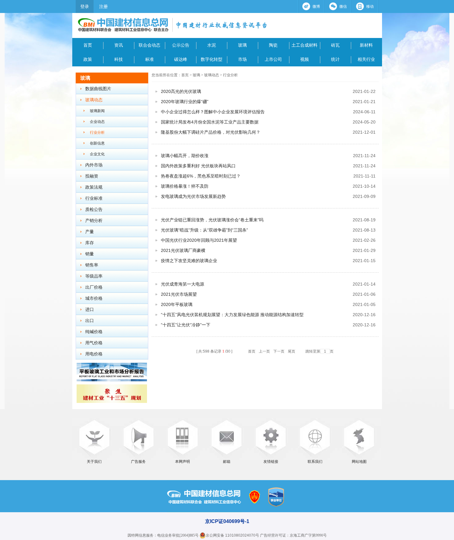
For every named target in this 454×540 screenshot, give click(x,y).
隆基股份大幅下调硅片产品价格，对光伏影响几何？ (210, 132)
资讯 (118, 45)
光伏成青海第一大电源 (182, 284)
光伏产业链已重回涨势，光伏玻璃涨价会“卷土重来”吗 (212, 219)
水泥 (211, 45)
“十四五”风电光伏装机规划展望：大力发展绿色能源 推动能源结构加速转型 (232, 314)
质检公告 (94, 209)
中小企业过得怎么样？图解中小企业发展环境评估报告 (213, 111)
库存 (89, 243)
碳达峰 (180, 59)
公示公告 (180, 45)
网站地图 (359, 461)
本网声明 (182, 461)
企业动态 (97, 121)
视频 (304, 59)
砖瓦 (335, 45)
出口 (89, 320)
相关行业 (366, 59)
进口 (89, 309)
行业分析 (97, 132)
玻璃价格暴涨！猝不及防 (184, 186)
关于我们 (94, 461)
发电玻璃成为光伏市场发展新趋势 (193, 196)
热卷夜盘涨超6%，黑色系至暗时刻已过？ (201, 176)
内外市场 (94, 165)
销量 (89, 254)
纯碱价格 (94, 331)
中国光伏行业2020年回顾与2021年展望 (199, 240)
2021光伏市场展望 (179, 294)
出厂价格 (94, 287)
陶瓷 (273, 45)
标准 (149, 59)
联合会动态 (149, 45)
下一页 (278, 351)
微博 (316, 6)
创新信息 (97, 143)
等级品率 (94, 276)
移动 (370, 6)
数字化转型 (211, 59)
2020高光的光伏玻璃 (181, 91)
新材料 (366, 45)
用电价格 (94, 354)
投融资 (91, 176)
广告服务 (138, 461)
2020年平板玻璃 (176, 304)
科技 (118, 59)
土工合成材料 (304, 45)
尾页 (291, 351)
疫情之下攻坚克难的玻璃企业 (189, 260)
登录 (84, 6)
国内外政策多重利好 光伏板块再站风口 (198, 165)
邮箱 (226, 461)
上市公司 (273, 59)
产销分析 (94, 220)
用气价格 (94, 343)
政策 (87, 59)
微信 (343, 6)
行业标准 (94, 198)
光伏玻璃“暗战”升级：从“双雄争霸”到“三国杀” (204, 230)
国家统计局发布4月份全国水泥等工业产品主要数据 (210, 121)
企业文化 (97, 154)
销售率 (91, 265)
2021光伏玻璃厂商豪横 (183, 250)
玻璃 (242, 45)
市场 (242, 59)
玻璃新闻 (97, 111)
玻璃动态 (94, 100)
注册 (103, 6)
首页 (87, 45)
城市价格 (94, 298)
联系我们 (315, 461)
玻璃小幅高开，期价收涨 (184, 155)
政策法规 (94, 187)
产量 (89, 231)
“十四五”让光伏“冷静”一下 (185, 324)
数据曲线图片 (98, 88)
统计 (335, 59)
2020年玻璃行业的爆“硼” (184, 101)
